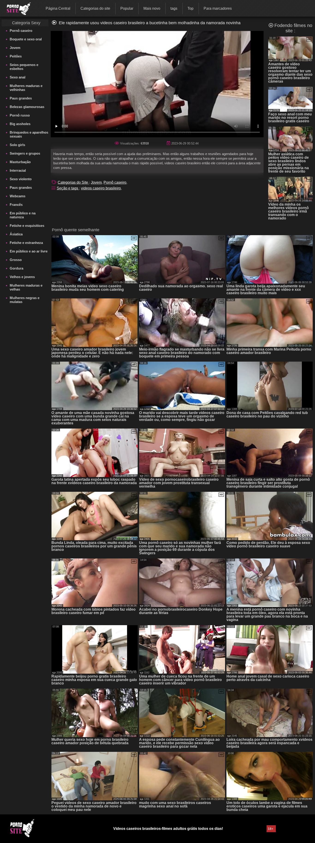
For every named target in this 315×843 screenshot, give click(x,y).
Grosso (16, 260)
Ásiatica (16, 234)
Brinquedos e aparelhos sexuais (29, 134)
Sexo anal (17, 77)
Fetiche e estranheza (26, 243)
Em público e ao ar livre (29, 251)
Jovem (15, 48)
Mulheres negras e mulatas (24, 300)
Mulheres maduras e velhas (26, 287)
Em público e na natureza (23, 215)
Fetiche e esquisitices (27, 226)
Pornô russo (20, 115)
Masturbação (20, 162)
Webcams (17, 196)
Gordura (16, 268)
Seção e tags (68, 188)
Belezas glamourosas (27, 107)
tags (173, 8)
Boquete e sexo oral (26, 39)
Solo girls (17, 145)
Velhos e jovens (22, 277)
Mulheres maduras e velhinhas (26, 88)
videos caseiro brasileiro (101, 188)
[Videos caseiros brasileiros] (16, 8)
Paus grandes (21, 98)
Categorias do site (95, 8)
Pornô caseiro (21, 31)
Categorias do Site (73, 182)
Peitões (16, 56)
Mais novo (151, 8)
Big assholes (20, 124)
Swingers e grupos (25, 153)
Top (190, 8)
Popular (126, 8)
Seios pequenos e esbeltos (24, 67)
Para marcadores (218, 8)
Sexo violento (21, 179)
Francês (16, 205)
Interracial (18, 170)
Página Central (58, 8)
